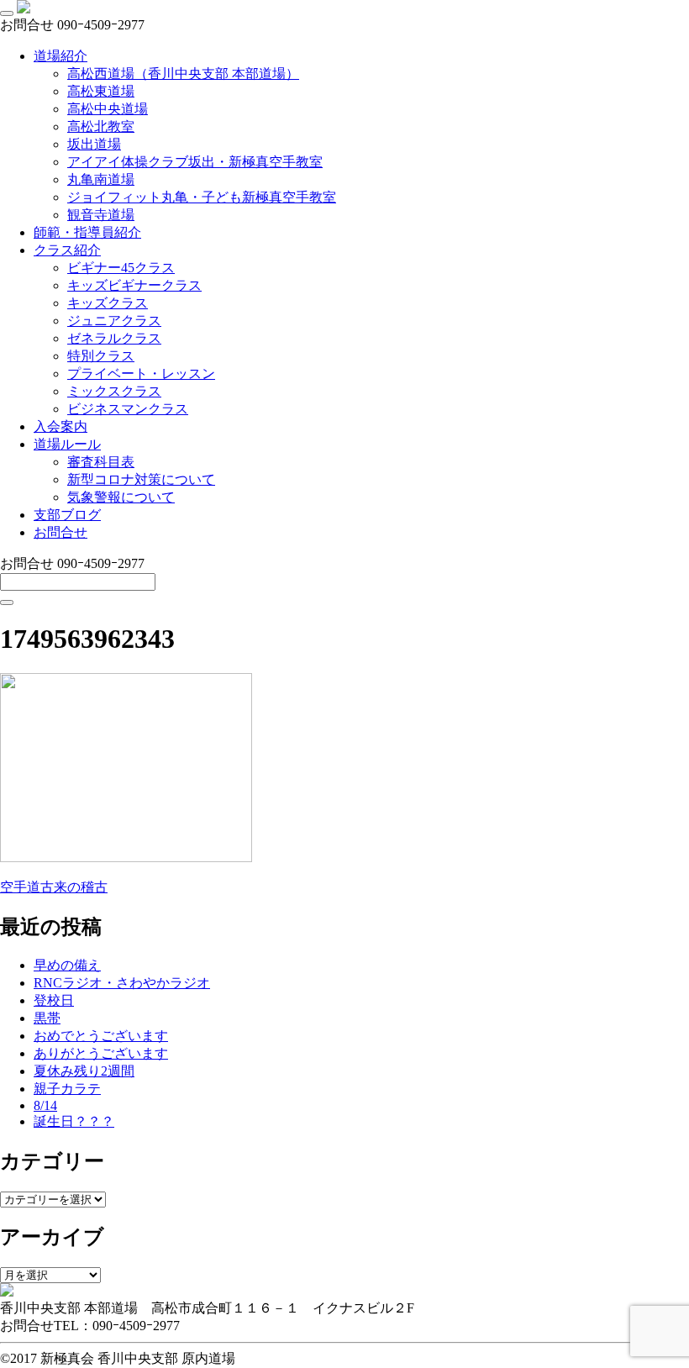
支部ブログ (67, 515)
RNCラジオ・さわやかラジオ (122, 983)
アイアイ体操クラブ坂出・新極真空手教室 (195, 162)
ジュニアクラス (114, 320)
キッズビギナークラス (134, 285)
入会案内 (60, 426)
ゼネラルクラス (114, 338)
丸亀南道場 (100, 179)
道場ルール (67, 444)
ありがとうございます (101, 1053)
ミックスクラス (114, 391)
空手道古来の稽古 (54, 887)
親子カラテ (67, 1088)
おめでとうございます (101, 1036)
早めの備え (67, 965)
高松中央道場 (107, 109)
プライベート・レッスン (141, 373)
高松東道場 (100, 91)
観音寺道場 (100, 215)
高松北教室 (100, 126)
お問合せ (60, 532)
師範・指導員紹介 (87, 232)
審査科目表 (100, 462)
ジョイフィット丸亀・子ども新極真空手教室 (201, 197)
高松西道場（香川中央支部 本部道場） (183, 73)
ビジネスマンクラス (127, 409)
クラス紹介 (67, 250)
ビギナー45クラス (121, 267)
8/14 (45, 1105)
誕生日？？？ (74, 1121)
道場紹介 (60, 56)
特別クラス (100, 356)
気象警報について (121, 497)
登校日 (54, 1000)
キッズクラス (107, 303)
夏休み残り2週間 (84, 1071)
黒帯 (47, 1018)
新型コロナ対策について (141, 479)
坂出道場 (94, 144)
